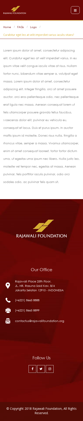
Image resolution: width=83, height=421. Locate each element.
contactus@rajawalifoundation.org (39, 321)
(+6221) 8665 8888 (27, 300)
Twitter (41, 369)
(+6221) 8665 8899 (27, 310)
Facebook (32, 369)
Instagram (50, 369)
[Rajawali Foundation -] (14, 10)
